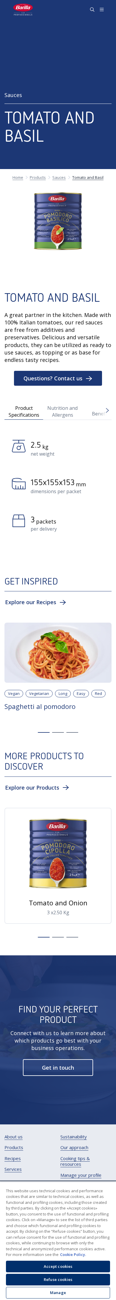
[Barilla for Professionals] (23, 9)
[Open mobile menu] (101, 9)
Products (13, 1147)
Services (13, 1169)
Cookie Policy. (73, 1254)
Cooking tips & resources (75, 1161)
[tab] (23, 411)
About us (13, 1137)
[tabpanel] (58, 488)
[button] (58, 378)
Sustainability (73, 1137)
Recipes (12, 1158)
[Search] (92, 9)
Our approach (74, 1147)
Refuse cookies (58, 1279)
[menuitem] (13, 1137)
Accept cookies (58, 1266)
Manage (58, 1292)
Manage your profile (80, 1175)
